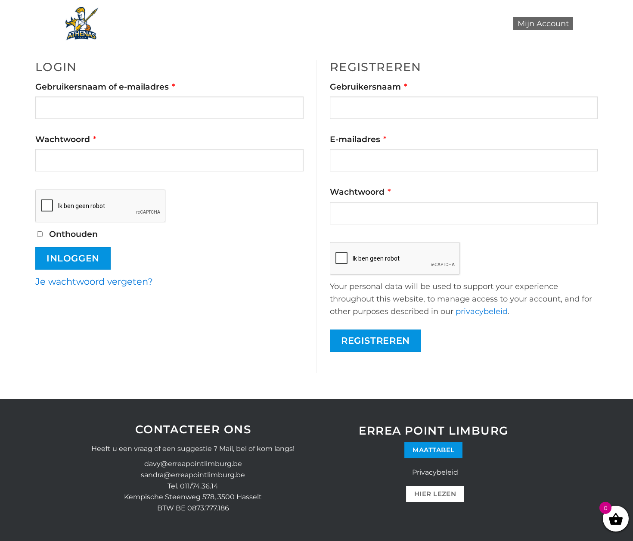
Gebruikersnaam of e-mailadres (119, 86)
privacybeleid (482, 311)
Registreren (375, 340)
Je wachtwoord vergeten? (94, 281)
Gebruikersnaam (383, 86)
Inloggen (73, 258)
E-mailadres (373, 139)
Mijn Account (543, 23)
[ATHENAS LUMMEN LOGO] (82, 23)
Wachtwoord (80, 139)
